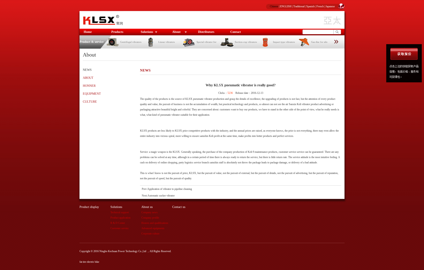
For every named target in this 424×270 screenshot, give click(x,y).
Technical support (119, 212)
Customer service (119, 228)
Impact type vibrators (284, 42)
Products (117, 32)
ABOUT (88, 77)
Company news (149, 212)
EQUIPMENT (92, 93)
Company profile (150, 217)
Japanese (330, 6)
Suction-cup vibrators (246, 42)
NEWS (87, 70)
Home (88, 32)
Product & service (92, 41)
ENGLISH (286, 6)
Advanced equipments (153, 228)
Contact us (178, 207)
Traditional (299, 6)
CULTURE (90, 101)
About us (147, 207)
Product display (89, 207)
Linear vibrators (166, 42)
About (176, 32)
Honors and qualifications (154, 223)
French (320, 6)
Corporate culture (150, 233)
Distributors (206, 32)
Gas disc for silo (319, 42)
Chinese (274, 6)
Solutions (147, 32)
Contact (235, 32)
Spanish (310, 6)
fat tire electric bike (89, 261)
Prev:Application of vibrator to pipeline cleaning (167, 189)
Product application (120, 217)
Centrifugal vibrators (130, 42)
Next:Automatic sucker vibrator (158, 195)
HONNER (89, 85)
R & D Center (117, 223)
